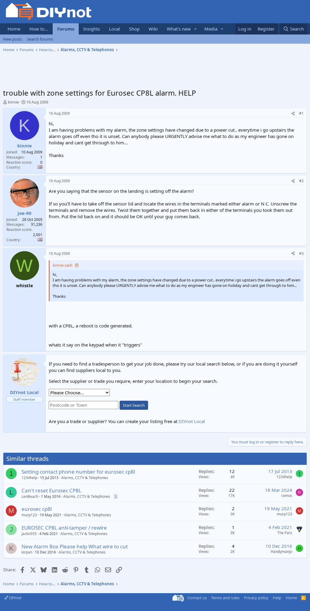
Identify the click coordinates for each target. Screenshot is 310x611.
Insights (91, 29)
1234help (29, 477)
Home (14, 29)
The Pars (284, 532)
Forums (65, 29)
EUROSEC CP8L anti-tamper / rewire (64, 527)
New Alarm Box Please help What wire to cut (74, 546)
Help (277, 597)
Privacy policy (256, 597)
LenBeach (29, 496)
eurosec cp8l (36, 508)
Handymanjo (281, 551)
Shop (134, 29)
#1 (301, 113)
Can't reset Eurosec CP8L (51, 490)
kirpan (26, 552)
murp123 (29, 514)
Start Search (134, 405)
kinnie (13, 102)
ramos (286, 495)
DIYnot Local (192, 421)
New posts (12, 39)
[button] (195, 28)
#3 (301, 253)
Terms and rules (225, 597)
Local (114, 29)
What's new (179, 29)
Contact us (197, 597)
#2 (301, 180)
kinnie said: (63, 265)
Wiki (153, 29)
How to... (38, 29)
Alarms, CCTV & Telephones (84, 477)
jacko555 (29, 533)
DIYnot (14, 597)
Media (210, 29)
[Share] (293, 113)
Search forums (40, 39)
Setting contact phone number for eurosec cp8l (78, 471)
